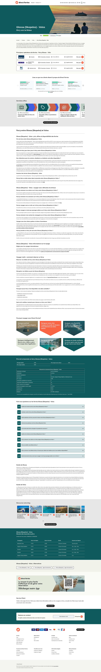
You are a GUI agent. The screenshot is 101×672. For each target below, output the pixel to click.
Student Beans (19, 165)
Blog (70, 637)
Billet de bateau (19, 643)
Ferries (70, 653)
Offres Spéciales (19, 642)
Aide (70, 642)
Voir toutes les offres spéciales (50, 122)
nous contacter (55, 666)
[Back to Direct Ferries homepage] (22, 2)
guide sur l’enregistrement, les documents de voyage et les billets (55, 251)
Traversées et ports (19, 640)
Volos (33, 40)
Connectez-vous (54, 637)
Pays (17, 637)
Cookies (52, 650)
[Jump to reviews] (50, 35)
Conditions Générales (55, 653)
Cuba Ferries (71, 652)
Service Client (71, 640)
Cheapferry (71, 650)
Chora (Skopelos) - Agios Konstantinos (43, 567)
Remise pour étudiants (20, 653)
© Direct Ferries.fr (19, 664)
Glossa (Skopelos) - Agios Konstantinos (64, 567)
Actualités (18, 650)
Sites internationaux (20, 652)
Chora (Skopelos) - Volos (24, 567)
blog (44, 182)
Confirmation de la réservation (56, 640)
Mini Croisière (36, 640)
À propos (18, 655)
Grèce (28, 40)
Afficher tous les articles (50, 524)
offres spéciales (36, 154)
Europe (23, 40)
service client (57, 225)
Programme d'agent (37, 652)
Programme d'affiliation (38, 650)
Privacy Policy (54, 652)
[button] (51, 407)
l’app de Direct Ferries (52, 277)
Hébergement (36, 637)
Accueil (17, 40)
